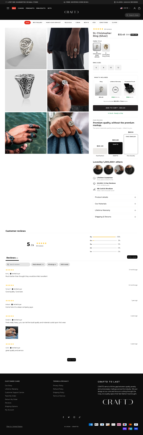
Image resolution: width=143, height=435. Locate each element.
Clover (114, 22)
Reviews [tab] (12, 258)
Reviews (8, 403)
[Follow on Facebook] (63, 417)
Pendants (30, 8)
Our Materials (100, 204)
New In (86, 22)
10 (111, 68)
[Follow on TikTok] (80, 417)
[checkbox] (64, 264)
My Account (9, 410)
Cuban (78, 22)
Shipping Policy (58, 392)
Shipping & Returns (103, 217)
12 (118, 68)
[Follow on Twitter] (69, 417)
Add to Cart (115, 108)
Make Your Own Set (53, 22)
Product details (101, 197)
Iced (94, 22)
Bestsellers (37, 22)
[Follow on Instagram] (74, 417)
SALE (14, 8)
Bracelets (41, 8)
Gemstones (103, 22)
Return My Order (11, 399)
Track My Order (10, 396)
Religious (68, 22)
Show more (71, 360)
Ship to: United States (14, 426)
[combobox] (134, 15)
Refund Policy (58, 389)
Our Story (8, 386)
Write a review (132, 257)
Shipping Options (11, 406)
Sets (50, 8)
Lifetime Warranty (102, 210)
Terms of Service (59, 396)
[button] (105, 237)
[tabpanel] (71, 312)
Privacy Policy (58, 386)
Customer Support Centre (14, 392)
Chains (21, 8)
